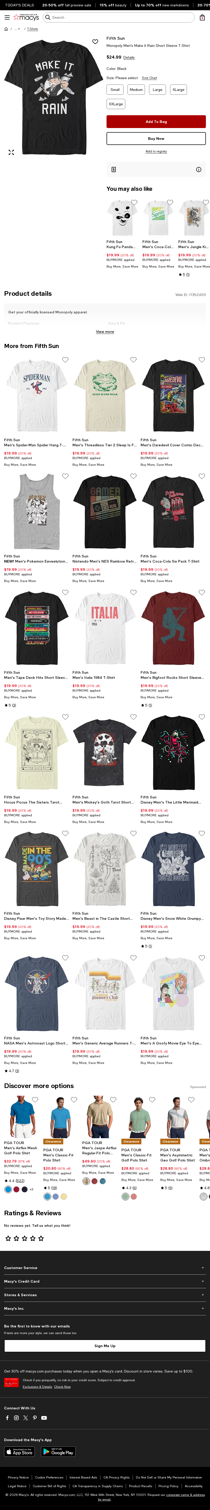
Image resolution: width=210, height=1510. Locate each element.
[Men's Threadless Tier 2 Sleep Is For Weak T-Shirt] (105, 395)
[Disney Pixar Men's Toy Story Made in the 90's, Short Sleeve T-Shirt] (36, 869)
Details (129, 57)
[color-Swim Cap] (47, 1197)
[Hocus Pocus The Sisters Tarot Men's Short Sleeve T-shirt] (36, 752)
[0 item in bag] (202, 17)
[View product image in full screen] (11, 152)
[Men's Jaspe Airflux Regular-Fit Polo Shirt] (99, 1117)
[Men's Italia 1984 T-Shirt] (105, 628)
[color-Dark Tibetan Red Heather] (94, 1181)
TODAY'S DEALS (19, 5)
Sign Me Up (105, 1346)
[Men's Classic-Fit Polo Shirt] (60, 1117)
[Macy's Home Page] (26, 17)
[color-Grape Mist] (55, 1197)
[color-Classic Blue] (8, 1189)
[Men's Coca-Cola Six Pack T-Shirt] (173, 512)
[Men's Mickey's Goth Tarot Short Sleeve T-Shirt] (105, 752)
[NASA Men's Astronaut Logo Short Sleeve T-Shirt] (36, 993)
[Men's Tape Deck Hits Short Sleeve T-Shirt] (36, 628)
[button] (18, 29)
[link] (122, 254)
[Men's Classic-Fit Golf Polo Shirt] (138, 1117)
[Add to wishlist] (95, 41)
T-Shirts (32, 29)
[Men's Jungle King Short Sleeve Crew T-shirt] (194, 217)
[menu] (7, 17)
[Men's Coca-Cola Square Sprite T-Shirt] (158, 217)
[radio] (8, 1189)
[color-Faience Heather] (103, 1181)
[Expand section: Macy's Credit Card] (105, 1281)
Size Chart (149, 78)
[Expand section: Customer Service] (105, 1267)
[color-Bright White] (204, 1197)
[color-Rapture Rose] (134, 1197)
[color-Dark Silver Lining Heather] (86, 1181)
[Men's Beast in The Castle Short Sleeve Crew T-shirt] (105, 869)
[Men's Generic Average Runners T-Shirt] (105, 993)
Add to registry (156, 151)
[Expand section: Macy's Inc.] (105, 1308)
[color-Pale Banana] (64, 1197)
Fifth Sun (116, 38)
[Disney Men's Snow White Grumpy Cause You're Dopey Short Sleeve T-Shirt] (173, 869)
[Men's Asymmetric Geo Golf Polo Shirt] (177, 1117)
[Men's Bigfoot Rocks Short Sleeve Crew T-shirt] (173, 628)
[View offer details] (156, 169)
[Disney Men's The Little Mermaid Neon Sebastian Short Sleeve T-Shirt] (173, 752)
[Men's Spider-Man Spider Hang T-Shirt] (36, 395)
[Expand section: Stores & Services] (105, 1295)
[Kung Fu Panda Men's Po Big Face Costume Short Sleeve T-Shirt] (122, 217)
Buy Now (156, 138)
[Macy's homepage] (6, 29)
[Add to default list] (134, 202)
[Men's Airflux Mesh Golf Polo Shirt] (21, 1117)
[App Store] (19, 1451)
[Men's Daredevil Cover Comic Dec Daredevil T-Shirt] (173, 395)
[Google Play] (58, 1451)
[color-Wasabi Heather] (125, 1197)
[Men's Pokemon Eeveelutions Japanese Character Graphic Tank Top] (36, 512)
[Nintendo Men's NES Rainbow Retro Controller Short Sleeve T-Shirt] (105, 512)
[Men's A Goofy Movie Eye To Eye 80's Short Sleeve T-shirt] (173, 993)
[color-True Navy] (25, 1189)
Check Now (62, 1387)
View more (105, 331)
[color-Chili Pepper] (16, 1189)
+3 (31, 1189)
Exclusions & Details (37, 1387)
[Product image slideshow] (53, 97)
